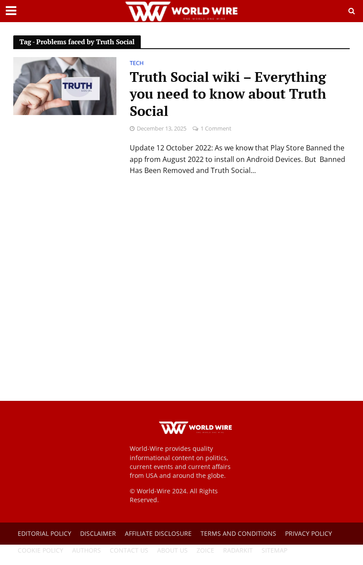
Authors (86, 550)
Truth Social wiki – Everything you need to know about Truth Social (228, 94)
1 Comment (216, 128)
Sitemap (274, 550)
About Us (172, 550)
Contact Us (129, 550)
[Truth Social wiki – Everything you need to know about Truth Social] (64, 85)
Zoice (205, 550)
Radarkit (238, 550)
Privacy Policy (308, 533)
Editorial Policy (44, 533)
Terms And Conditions (238, 533)
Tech (137, 63)
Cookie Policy (40, 550)
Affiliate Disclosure (158, 533)
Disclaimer (98, 533)
